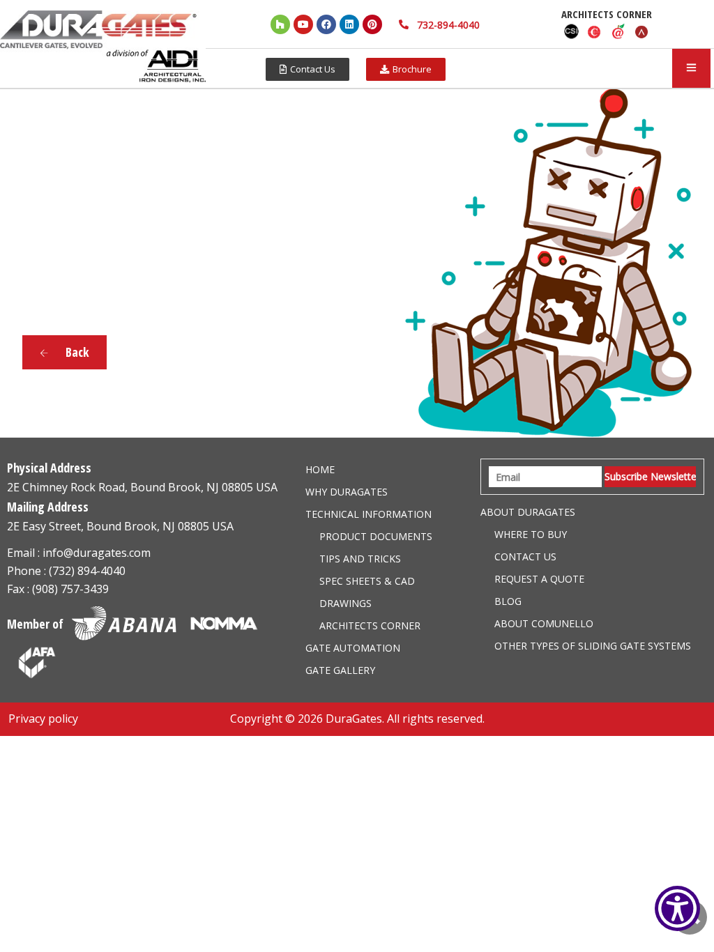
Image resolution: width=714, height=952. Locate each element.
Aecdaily (618, 31)
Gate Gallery (340, 670)
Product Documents (375, 536)
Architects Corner (369, 625)
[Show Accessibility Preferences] (677, 908)
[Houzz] (280, 24)
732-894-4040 (448, 24)
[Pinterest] (372, 24)
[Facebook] (326, 24)
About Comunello (543, 623)
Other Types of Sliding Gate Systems (592, 645)
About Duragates (527, 512)
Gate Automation (352, 647)
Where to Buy (530, 534)
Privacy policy (43, 718)
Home (320, 469)
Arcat (642, 31)
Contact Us (525, 556)
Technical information (368, 514)
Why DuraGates (346, 491)
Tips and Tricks (360, 558)
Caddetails (594, 31)
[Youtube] (303, 24)
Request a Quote (539, 578)
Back (76, 352)
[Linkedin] (349, 24)
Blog (508, 601)
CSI (571, 31)
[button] (307, 69)
